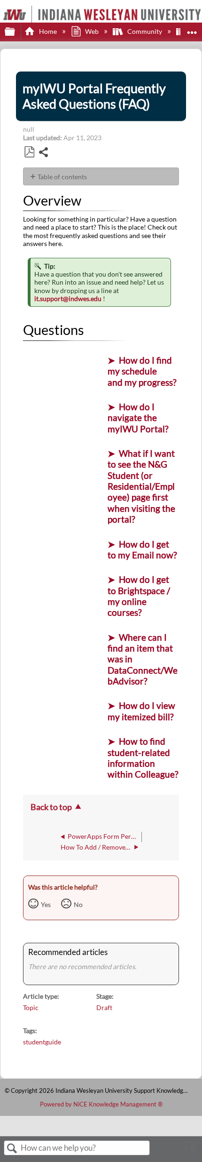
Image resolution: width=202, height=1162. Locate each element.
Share (44, 153)
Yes (46, 904)
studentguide (42, 1042)
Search (12, 1148)
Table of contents (62, 177)
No (78, 904)
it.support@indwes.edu (67, 298)
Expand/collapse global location (192, 29)
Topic (31, 1007)
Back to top (51, 807)
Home (48, 31)
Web (92, 31)
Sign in (190, 1151)
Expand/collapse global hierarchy (16, 32)
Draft (104, 1007)
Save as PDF (29, 152)
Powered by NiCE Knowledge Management (101, 1104)
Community (144, 31)
